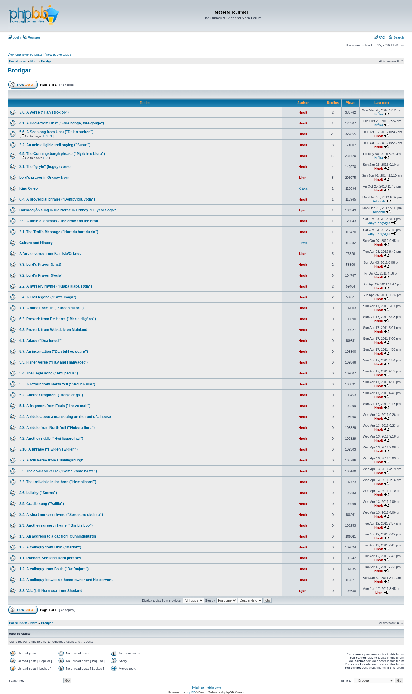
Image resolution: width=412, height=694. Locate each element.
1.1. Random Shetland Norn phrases (50, 558)
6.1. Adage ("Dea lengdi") (40, 341)
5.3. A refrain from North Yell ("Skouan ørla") (57, 384)
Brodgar (47, 61)
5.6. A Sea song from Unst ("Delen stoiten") (56, 132)
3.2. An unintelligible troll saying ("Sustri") (54, 145)
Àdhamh (379, 201)
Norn (33, 61)
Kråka (378, 114)
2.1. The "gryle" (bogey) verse (45, 167)
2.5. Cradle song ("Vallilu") (41, 504)
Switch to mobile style (206, 687)
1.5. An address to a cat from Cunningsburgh (57, 536)
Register (33, 37)
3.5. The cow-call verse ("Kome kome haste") (58, 471)
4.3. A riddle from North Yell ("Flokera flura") (57, 428)
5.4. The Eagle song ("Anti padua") (48, 373)
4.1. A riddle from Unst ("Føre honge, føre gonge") (61, 123)
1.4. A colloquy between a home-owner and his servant (66, 580)
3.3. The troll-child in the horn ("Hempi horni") (57, 482)
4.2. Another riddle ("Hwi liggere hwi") (51, 438)
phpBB (190, 692)
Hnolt (303, 112)
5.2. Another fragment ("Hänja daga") (51, 395)
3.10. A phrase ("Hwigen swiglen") (48, 449)
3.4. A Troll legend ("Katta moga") (47, 297)
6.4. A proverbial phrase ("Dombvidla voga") (57, 199)
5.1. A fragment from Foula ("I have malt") (54, 406)
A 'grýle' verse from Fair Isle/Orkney (50, 254)
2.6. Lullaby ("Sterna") (38, 493)
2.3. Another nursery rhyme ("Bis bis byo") (56, 525)
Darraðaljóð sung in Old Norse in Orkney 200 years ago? (67, 210)
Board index (18, 61)
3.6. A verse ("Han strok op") (44, 112)
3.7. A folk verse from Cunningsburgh (51, 460)
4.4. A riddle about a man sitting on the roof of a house (65, 417)
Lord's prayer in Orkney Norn (44, 177)
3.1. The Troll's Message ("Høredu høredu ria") (58, 232)
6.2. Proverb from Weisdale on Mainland (53, 330)
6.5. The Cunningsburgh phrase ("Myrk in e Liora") (62, 154)
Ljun (302, 177)
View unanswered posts (25, 54)
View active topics (58, 54)
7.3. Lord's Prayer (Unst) (40, 264)
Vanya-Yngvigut (378, 223)
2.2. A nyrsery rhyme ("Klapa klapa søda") (55, 286)
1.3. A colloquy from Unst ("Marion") (50, 547)
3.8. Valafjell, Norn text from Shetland (50, 591)
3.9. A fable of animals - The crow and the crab (58, 221)
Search (398, 37)
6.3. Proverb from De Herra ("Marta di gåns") (57, 319)
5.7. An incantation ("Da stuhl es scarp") (53, 351)
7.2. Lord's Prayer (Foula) (40, 275)
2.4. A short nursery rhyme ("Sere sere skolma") (61, 514)
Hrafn (303, 243)
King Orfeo (28, 188)
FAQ (381, 37)
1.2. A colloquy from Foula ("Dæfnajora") (54, 569)
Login (16, 37)
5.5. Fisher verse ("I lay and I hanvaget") (53, 362)
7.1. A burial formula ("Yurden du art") (51, 308)
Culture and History (36, 243)
